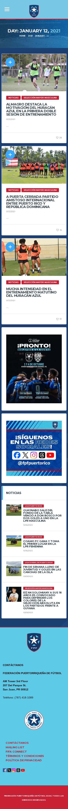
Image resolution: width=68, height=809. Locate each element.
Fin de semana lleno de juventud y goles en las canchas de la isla (42, 569)
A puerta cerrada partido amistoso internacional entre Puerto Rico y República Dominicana (32, 202)
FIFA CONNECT (16, 751)
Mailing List (15, 747)
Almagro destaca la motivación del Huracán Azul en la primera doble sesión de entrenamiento (31, 109)
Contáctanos (17, 743)
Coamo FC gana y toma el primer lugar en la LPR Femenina (41, 544)
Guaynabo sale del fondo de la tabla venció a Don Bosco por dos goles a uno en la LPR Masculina (42, 515)
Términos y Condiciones (25, 756)
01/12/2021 (10, 119)
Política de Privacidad (24, 760)
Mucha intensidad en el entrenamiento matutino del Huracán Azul (31, 292)
